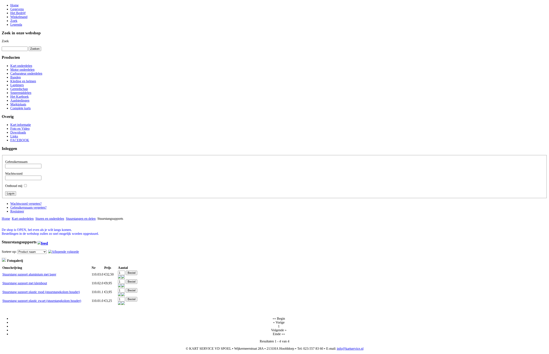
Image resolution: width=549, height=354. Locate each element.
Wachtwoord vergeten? (26, 203)
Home (6, 218)
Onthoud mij (13, 186)
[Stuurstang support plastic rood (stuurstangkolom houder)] (119, 295)
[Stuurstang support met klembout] (119, 286)
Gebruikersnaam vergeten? (28, 207)
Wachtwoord (14, 173)
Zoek (5, 41)
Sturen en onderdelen (49, 218)
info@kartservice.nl (350, 348)
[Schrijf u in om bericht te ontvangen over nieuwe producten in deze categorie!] (43, 242)
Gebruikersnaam (16, 162)
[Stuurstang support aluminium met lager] (119, 277)
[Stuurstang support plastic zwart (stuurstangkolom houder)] (119, 304)
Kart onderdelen (23, 218)
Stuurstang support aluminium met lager (29, 274)
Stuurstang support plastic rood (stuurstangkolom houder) (41, 292)
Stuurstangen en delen (81, 218)
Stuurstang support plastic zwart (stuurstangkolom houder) (41, 301)
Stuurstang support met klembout (24, 283)
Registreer (17, 211)
